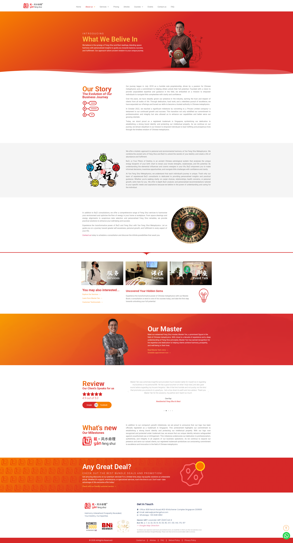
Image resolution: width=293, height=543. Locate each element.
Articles (127, 7)
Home (78, 7)
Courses (137, 7)
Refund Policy (174, 540)
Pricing (116, 7)
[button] (128, 391)
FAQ (172, 7)
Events (150, 7)
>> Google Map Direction (148, 525)
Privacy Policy (190, 540)
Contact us (162, 7)
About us (89, 7)
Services (103, 7)
